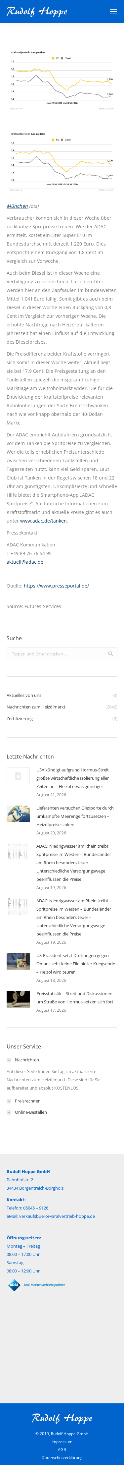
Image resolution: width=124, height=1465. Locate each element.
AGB (62, 1449)
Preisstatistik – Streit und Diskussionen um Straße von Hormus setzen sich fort (74, 997)
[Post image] (18, 775)
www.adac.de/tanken (43, 521)
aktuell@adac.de (25, 562)
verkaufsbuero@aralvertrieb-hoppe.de (57, 1216)
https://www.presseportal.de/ (56, 586)
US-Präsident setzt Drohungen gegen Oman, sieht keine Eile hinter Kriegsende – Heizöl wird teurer (75, 963)
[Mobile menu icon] (113, 12)
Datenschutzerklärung (62, 1457)
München (17, 206)
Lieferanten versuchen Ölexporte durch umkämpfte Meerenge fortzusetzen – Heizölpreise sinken (75, 816)
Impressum (62, 1441)
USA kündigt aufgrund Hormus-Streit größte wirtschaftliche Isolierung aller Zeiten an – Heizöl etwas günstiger (72, 778)
